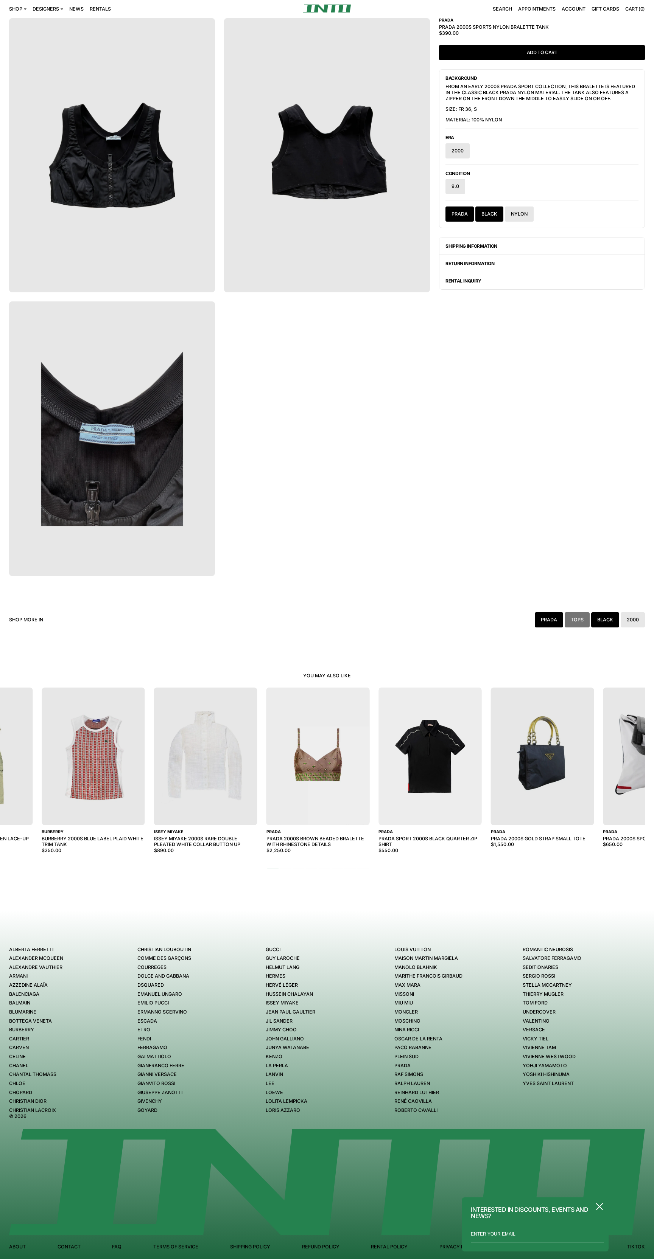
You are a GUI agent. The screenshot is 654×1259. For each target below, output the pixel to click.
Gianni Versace (157, 1074)
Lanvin (274, 1074)
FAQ (116, 1247)
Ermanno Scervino (162, 1012)
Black (489, 214)
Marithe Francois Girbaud (428, 976)
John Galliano (285, 1039)
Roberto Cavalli (416, 1110)
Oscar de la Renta (418, 1039)
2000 (458, 151)
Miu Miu (403, 1003)
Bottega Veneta (30, 1021)
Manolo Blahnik (415, 967)
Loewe (274, 1092)
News (76, 9)
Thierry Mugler (543, 994)
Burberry (21, 1029)
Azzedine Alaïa (28, 985)
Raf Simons (408, 1074)
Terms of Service (175, 1247)
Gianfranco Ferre (160, 1065)
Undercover (539, 1012)
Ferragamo (152, 1047)
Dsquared (150, 985)
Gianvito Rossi (156, 1083)
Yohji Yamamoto (545, 1065)
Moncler (406, 1012)
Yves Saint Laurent (548, 1083)
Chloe (17, 1083)
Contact (69, 1247)
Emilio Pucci (153, 1003)
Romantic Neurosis (548, 949)
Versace (534, 1029)
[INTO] (327, 8)
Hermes (275, 976)
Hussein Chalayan (289, 994)
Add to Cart (542, 52)
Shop (15, 9)
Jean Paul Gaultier (290, 1012)
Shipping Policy (250, 1247)
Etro (143, 1029)
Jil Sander (279, 1021)
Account (573, 9)
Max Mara (407, 985)
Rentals (100, 9)
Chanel (18, 1065)
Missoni (404, 994)
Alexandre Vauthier (35, 967)
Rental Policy (389, 1247)
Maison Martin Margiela (426, 958)
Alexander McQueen (36, 958)
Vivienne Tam (539, 1047)
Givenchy (149, 1101)
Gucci (273, 949)
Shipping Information (471, 246)
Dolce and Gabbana (163, 976)
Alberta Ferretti (31, 949)
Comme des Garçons (164, 958)
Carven (19, 1047)
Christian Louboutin (164, 949)
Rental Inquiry (463, 281)
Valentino (536, 1021)
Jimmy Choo (281, 1029)
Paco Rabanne (412, 1047)
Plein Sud (406, 1056)
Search (502, 9)
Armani (18, 976)
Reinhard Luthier (416, 1092)
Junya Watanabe (287, 1047)
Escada (147, 1021)
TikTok (636, 1247)
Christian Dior (28, 1101)
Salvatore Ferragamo (552, 958)
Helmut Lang (282, 967)
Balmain (19, 1003)
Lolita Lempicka (286, 1101)
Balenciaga (24, 994)
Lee (270, 1083)
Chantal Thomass (32, 1074)
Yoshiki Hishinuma (546, 1074)
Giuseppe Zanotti (159, 1092)
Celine (17, 1056)
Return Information (470, 263)
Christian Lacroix (32, 1110)
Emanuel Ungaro (159, 994)
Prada (460, 214)
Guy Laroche (283, 958)
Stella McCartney (547, 985)
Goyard (147, 1110)
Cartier (19, 1039)
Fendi (144, 1039)
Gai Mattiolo (154, 1056)
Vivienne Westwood (549, 1056)
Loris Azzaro (283, 1110)
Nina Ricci (406, 1029)
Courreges (152, 967)
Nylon (519, 214)
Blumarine (22, 1012)
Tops (577, 620)
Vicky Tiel (535, 1039)
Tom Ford (535, 1003)
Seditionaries (540, 967)
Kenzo (274, 1056)
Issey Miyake (282, 1003)
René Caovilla (413, 1101)
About (17, 1247)
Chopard (20, 1092)
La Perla (277, 1065)
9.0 (455, 186)
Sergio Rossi (539, 976)
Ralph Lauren (412, 1083)
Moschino (407, 1021)
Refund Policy (320, 1247)
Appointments (537, 9)
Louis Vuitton (412, 949)
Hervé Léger (282, 985)
